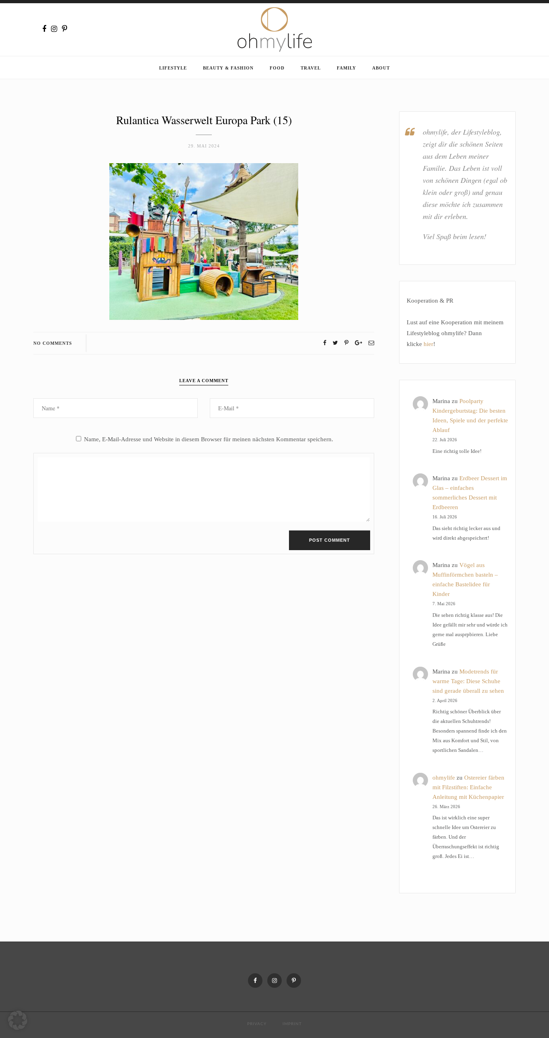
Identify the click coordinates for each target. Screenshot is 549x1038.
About (381, 68)
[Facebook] (44, 29)
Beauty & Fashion (228, 68)
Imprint (292, 1024)
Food (277, 68)
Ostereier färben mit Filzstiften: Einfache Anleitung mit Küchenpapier (468, 787)
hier (428, 344)
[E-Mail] (371, 343)
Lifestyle (173, 68)
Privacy (256, 1024)
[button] (17, 1020)
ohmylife (443, 777)
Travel (311, 68)
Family (346, 68)
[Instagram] (54, 29)
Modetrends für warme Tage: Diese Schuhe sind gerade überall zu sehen (468, 681)
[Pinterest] (64, 29)
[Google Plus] (358, 343)
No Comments (52, 343)
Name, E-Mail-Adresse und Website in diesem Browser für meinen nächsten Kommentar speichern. (208, 439)
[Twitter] (335, 343)
